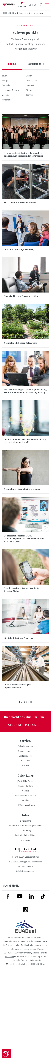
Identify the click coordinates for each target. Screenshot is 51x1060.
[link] (25, 746)
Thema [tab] (12, 63)
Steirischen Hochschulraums (16, 941)
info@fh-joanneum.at (25, 871)
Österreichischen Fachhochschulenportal (23, 945)
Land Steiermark (32, 960)
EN (35, 5)
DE (30, 5)
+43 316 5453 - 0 (25, 866)
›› (31, 701)
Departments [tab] (36, 63)
